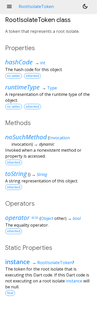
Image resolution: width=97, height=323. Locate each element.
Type (52, 88)
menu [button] (9, 6)
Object (47, 218)
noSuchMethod (26, 137)
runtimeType (22, 87)
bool (77, 218)
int (42, 63)
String (42, 174)
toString (16, 173)
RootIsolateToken (54, 262)
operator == (21, 217)
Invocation (59, 138)
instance (17, 261)
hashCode (19, 62)
